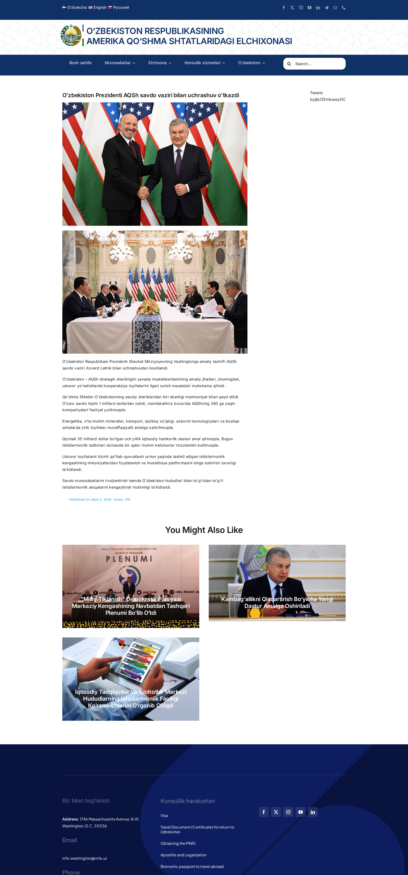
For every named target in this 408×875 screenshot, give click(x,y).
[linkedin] (318, 7)
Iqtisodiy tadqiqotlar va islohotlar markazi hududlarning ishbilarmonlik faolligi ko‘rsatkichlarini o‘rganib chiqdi (131, 698)
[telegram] (326, 7)
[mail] (335, 7)
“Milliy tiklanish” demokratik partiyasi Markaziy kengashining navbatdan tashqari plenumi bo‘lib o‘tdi (131, 606)
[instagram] (301, 7)
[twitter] (292, 7)
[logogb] (71, 26)
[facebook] (284, 7)
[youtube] (309, 7)
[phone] (344, 7)
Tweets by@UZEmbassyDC (328, 96)
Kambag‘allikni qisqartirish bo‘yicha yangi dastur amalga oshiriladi (277, 602)
